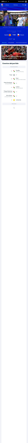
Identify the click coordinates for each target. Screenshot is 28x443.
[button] (24, 5)
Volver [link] (4, 8)
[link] (7, 5)
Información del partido (22, 42)
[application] (14, 18)
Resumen (4, 42)
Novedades (11, 42)
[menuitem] (8, 5)
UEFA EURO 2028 (2, 4)
